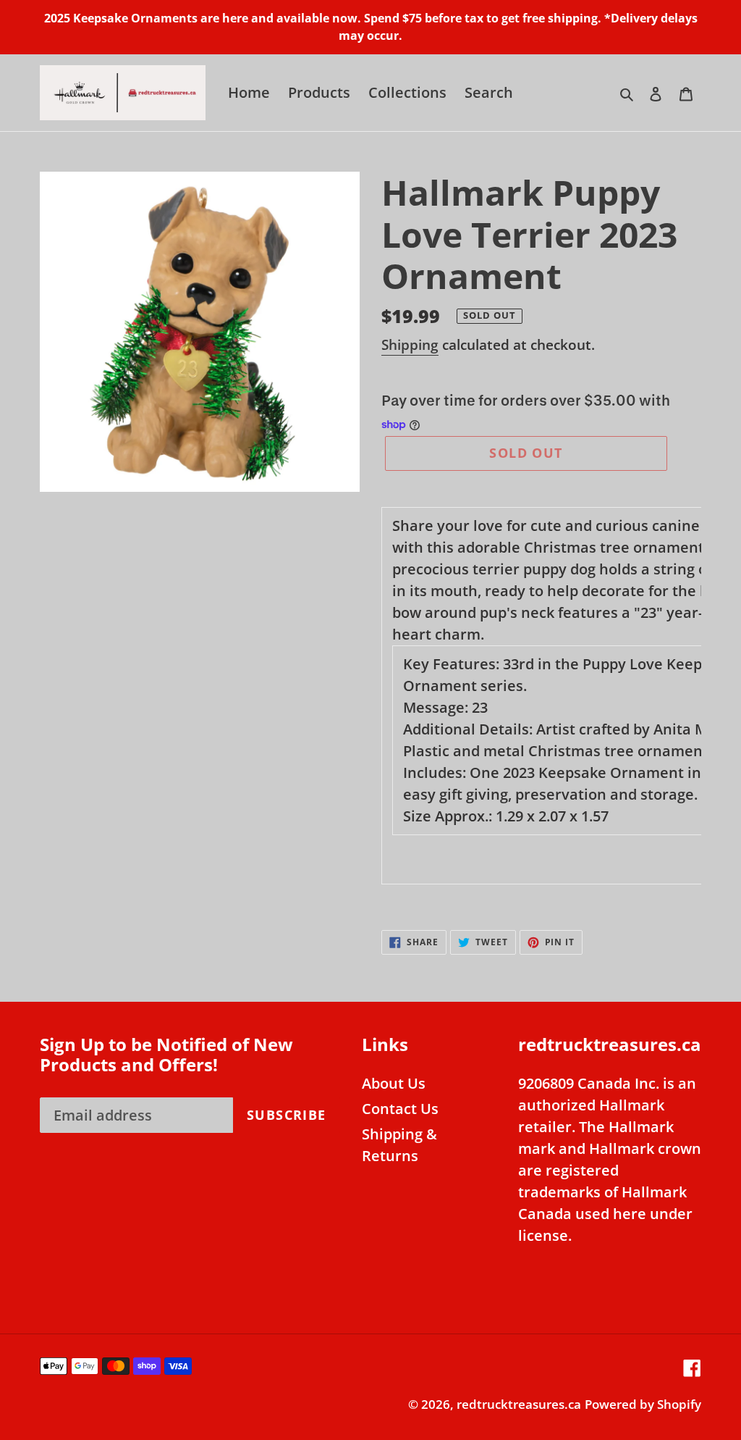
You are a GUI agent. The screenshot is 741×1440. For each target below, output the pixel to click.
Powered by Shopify (643, 1404)
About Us (393, 1083)
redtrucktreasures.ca (519, 1404)
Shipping (410, 344)
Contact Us (400, 1108)
